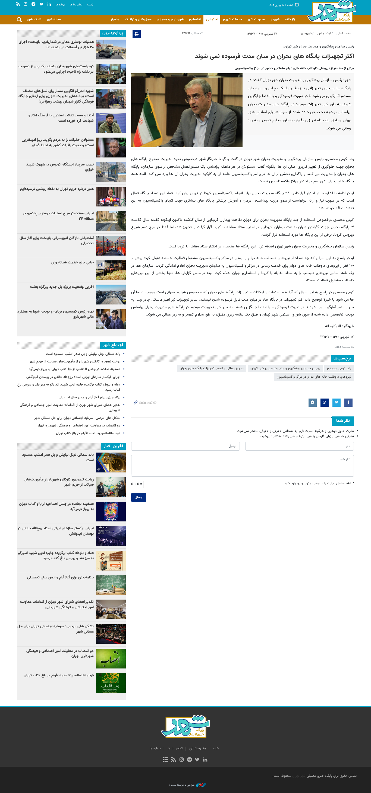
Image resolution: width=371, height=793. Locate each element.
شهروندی (306, 33)
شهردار (274, 19)
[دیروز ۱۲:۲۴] (111, 246)
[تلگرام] (189, 760)
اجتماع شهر (324, 33)
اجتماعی (212, 19)
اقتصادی (195, 19)
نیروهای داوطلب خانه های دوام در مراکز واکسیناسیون (314, 377)
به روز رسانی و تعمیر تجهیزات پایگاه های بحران (212, 368)
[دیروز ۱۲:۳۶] (111, 172)
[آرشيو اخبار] (165, 760)
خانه (288, 19)
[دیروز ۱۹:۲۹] (111, 123)
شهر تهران (299, 776)
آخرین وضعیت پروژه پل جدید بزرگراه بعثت (62, 287)
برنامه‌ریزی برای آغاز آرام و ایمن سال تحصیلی (89, 397)
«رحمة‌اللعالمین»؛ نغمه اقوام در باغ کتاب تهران (88, 433)
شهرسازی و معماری (170, 19)
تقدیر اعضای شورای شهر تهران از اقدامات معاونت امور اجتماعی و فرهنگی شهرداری (70, 407)
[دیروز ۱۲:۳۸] (111, 270)
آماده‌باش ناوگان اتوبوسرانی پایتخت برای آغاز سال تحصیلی (57, 241)
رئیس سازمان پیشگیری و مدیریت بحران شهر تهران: (318, 46)
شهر (330, 11)
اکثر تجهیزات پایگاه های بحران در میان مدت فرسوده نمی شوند (274, 56)
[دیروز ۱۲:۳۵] (111, 49)
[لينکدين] (205, 760)
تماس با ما (76, 4)
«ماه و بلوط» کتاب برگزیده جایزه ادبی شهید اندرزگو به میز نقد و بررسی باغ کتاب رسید (68, 387)
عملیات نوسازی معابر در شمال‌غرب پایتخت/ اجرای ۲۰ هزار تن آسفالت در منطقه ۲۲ (56, 44)
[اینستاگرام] (181, 760)
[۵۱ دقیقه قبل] (111, 294)
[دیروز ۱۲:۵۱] (111, 147)
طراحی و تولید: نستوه (182, 785)
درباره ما (60, 4)
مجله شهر (54, 19)
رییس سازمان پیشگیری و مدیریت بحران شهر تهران (285, 368)
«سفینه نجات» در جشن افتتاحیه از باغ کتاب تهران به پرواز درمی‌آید (74, 369)
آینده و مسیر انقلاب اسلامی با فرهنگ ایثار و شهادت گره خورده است (61, 118)
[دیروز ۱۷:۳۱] (111, 221)
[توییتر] (197, 760)
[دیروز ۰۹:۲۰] (111, 196)
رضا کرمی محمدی (339, 368)
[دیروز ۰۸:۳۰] (111, 74)
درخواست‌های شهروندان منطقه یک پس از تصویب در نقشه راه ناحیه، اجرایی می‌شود (56, 69)
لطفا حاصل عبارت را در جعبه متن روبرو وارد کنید (319, 483)
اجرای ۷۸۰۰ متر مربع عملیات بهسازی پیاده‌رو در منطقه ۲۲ (58, 216)
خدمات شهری (232, 19)
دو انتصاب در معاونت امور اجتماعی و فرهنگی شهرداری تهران (78, 425)
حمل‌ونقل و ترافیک (138, 19)
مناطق (115, 19)
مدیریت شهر (256, 19)
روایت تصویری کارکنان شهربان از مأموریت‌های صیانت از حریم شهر (75, 361)
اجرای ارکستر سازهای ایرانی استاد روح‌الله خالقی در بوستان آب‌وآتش (72, 377)
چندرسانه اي (197, 748)
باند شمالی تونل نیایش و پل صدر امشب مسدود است (83, 354)
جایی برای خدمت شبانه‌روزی (72, 263)
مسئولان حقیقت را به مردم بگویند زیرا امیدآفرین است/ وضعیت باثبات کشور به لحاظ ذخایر (58, 142)
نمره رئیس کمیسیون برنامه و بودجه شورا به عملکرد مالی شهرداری (55, 314)
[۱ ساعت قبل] (111, 319)
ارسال (139, 497)
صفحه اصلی (344, 33)
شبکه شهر (34, 19)
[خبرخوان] (173, 760)
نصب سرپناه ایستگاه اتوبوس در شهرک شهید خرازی (60, 167)
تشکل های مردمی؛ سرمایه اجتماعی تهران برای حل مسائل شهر (77, 418)
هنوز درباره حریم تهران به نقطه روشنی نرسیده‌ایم (57, 189)
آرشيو (90, 4)
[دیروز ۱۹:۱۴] (111, 99)
